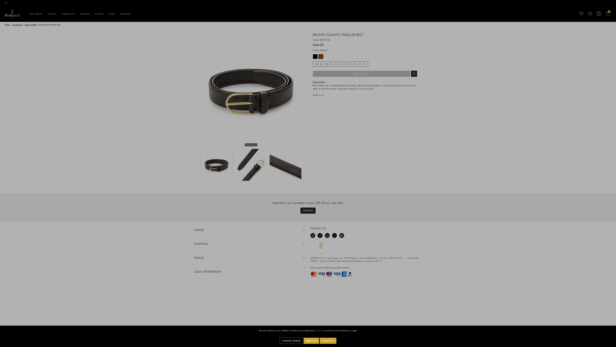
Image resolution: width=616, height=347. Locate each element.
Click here (320, 330)
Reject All (311, 340)
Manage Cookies (291, 340)
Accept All (328, 340)
